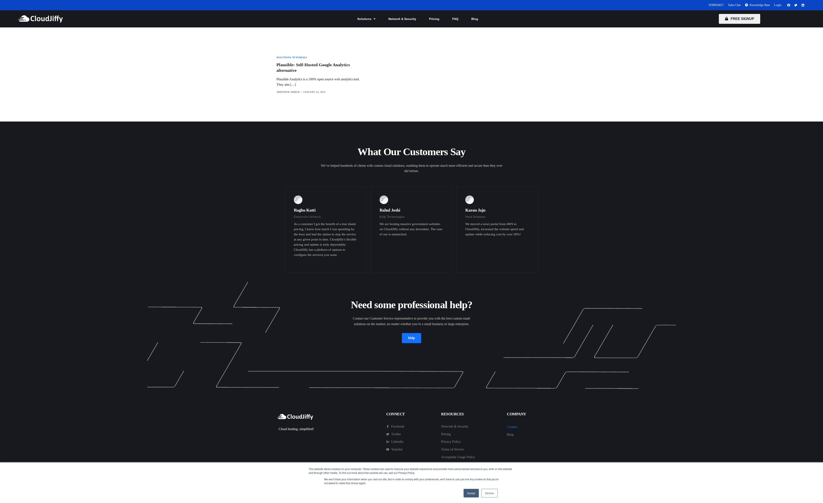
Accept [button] (471, 493)
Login (777, 5)
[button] (366, 19)
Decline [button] (489, 493)
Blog (474, 19)
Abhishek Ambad (288, 92)
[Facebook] (789, 5)
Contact (512, 427)
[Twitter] (796, 5)
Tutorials (299, 57)
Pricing (434, 19)
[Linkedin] (803, 5)
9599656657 (716, 5)
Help (411, 338)
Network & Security (402, 19)
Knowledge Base (759, 5)
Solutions (364, 19)
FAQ (455, 19)
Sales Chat (734, 5)
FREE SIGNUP (741, 19)
